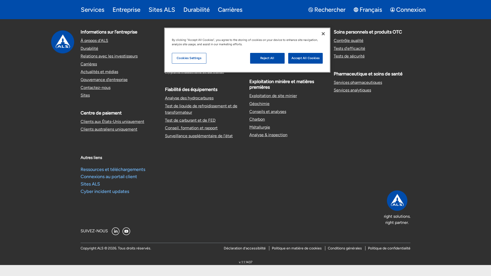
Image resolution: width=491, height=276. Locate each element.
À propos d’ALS (94, 40)
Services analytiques (352, 90)
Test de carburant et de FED (190, 120)
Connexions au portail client (109, 176)
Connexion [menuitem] (411, 9)
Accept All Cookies (305, 58)
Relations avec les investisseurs (109, 56)
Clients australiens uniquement (109, 129)
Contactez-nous (95, 87)
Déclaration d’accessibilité (245, 248)
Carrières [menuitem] (230, 9)
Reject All (267, 58)
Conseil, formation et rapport (191, 127)
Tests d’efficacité (349, 48)
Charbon (257, 119)
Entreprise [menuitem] (126, 9)
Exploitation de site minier (273, 95)
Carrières (89, 64)
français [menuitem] (371, 9)
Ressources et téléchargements (113, 169)
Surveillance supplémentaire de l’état (199, 135)
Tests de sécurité (349, 56)
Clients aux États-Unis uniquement (112, 121)
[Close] (323, 33)
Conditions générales (345, 248)
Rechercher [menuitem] (329, 9)
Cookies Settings (189, 58)
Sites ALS (90, 184)
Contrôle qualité (348, 40)
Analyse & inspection (268, 134)
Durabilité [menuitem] (196, 9)
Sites (85, 95)
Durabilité (89, 48)
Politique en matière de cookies (297, 248)
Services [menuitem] (92, 9)
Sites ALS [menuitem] (162, 9)
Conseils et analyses (267, 111)
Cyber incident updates (105, 191)
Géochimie (259, 103)
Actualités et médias (99, 71)
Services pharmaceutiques (358, 82)
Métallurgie (259, 127)
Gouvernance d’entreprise (104, 79)
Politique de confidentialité (389, 248)
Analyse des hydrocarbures (189, 98)
